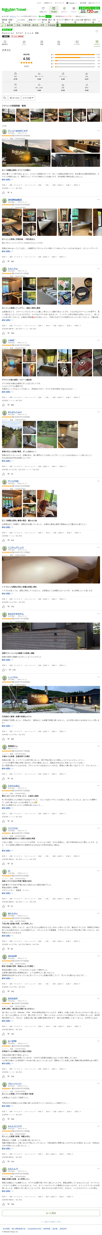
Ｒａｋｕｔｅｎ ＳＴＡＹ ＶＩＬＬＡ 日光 (20, 33)
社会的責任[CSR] (34, 1229)
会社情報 (6, 1229)
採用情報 (46, 1229)
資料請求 (63, 1229)
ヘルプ (38, 3)
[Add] (97, 31)
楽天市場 (83, 3)
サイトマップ (59, 3)
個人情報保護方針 (19, 1229)
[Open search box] (4, 98)
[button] (8, 115)
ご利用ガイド (47, 3)
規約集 (55, 1229)
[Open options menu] (98, 130)
